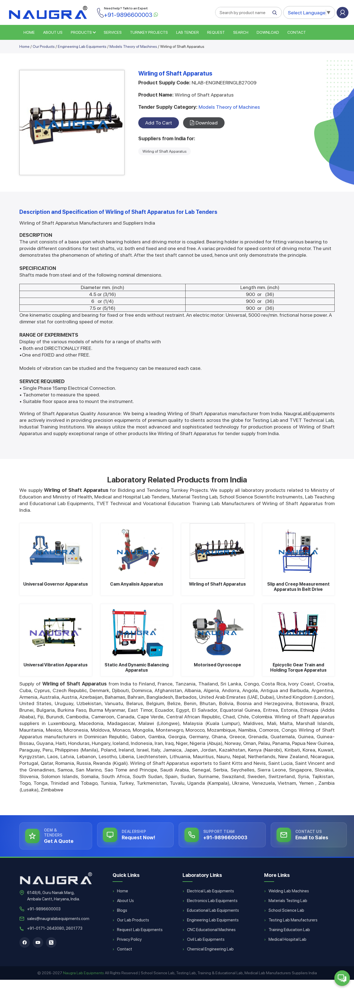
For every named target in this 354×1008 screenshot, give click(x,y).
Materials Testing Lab (288, 900)
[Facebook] (24, 942)
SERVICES (113, 32)
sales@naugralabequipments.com (58, 918)
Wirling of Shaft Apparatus (164, 151)
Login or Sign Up (342, 12)
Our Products (44, 46)
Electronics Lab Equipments (212, 900)
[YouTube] (38, 942)
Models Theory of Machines (133, 46)
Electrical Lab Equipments (210, 891)
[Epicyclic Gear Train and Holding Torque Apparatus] (298, 631)
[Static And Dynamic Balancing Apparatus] (137, 631)
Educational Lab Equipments (213, 910)
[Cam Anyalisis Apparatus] (137, 551)
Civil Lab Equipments (206, 939)
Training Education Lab (289, 929)
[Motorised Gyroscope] (217, 631)
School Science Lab (286, 910)
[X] (51, 942)
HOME (29, 32)
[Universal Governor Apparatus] (56, 551)
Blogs (122, 910)
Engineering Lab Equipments (82, 46)
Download (268, 32)
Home (24, 46)
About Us (125, 900)
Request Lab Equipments (140, 929)
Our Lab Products (133, 920)
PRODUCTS (81, 32)
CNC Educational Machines (211, 929)
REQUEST (216, 32)
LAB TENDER (187, 32)
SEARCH (240, 32)
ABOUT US (53, 32)
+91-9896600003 (44, 908)
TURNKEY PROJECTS (149, 32)
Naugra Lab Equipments (83, 973)
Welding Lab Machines (289, 891)
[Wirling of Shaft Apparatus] (217, 551)
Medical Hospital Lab (287, 939)
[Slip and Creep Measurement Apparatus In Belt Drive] (298, 551)
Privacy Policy (129, 939)
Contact (296, 32)
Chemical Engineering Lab (210, 949)
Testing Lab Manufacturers (293, 920)
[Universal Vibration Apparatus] (56, 631)
